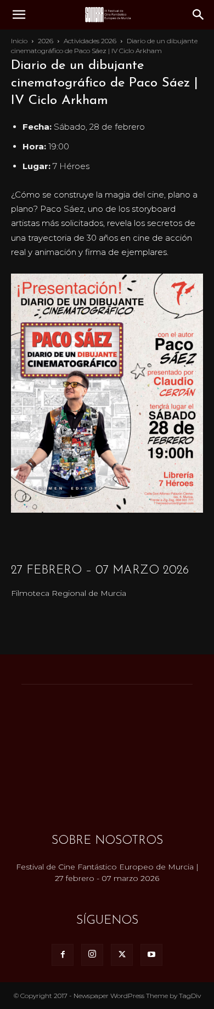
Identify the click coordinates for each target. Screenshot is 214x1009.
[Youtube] (151, 955)
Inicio (19, 41)
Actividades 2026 (90, 41)
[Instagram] (92, 955)
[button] (18, 15)
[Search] (198, 15)
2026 (45, 41)
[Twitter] (122, 955)
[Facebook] (63, 955)
